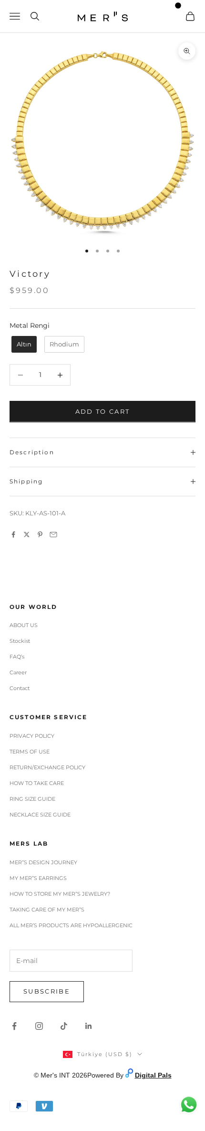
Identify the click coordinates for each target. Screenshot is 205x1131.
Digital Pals (153, 1075)
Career (18, 672)
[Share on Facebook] (13, 534)
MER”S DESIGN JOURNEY (43, 862)
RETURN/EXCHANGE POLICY (47, 767)
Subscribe (46, 991)
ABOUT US (24, 625)
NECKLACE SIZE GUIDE (40, 814)
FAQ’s (17, 656)
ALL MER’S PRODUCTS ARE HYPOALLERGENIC (71, 925)
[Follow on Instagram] (39, 1026)
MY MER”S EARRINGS (38, 878)
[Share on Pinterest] (40, 534)
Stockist (20, 641)
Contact (20, 688)
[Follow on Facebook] (14, 1026)
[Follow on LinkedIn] (88, 1026)
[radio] (23, 344)
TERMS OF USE (30, 751)
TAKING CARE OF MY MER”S (47, 909)
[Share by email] (53, 534)
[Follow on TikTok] (64, 1026)
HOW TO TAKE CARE (37, 783)
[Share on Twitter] (27, 534)
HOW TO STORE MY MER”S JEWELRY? (60, 893)
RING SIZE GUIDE (32, 799)
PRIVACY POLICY (32, 736)
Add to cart (102, 411)
